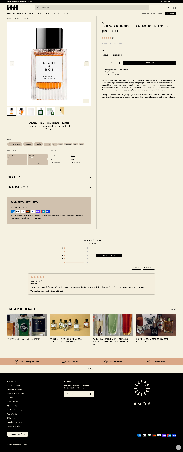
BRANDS (9, 13)
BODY (55, 13)
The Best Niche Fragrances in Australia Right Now (67, 340)
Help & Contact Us (14, 385)
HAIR (47, 13)
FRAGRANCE (20, 13)
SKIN (39, 13)
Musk (75, 144)
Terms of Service (13, 426)
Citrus (73, 156)
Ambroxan (68, 144)
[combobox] (92, 7)
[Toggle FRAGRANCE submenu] (26, 13)
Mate (54, 144)
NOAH (14, 444)
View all (172, 309)
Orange (47, 144)
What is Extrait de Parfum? (23, 339)
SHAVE (31, 13)
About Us (11, 398)
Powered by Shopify (22, 444)
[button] (174, 7)
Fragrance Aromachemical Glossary (152, 340)
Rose (81, 144)
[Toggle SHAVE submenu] (34, 13)
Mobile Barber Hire (14, 422)
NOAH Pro (11, 418)
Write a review (109, 255)
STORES (160, 14)
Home (9, 18)
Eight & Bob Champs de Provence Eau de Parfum (25, 18)
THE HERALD (145, 14)
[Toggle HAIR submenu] (50, 13)
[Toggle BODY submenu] (59, 13)
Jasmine (38, 144)
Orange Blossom (15, 144)
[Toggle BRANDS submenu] (14, 13)
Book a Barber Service (15, 410)
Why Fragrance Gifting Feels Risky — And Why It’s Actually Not (110, 342)
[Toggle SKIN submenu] (42, 13)
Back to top (91, 369)
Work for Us (12, 414)
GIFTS (63, 13)
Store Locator (12, 406)
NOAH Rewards (13, 402)
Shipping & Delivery (15, 390)
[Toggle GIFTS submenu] (67, 13)
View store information (112, 74)
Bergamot (28, 144)
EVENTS (153, 14)
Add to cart (149, 63)
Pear (60, 144)
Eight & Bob (106, 23)
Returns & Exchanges (15, 394)
